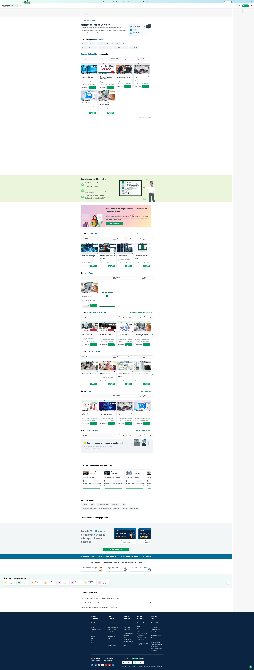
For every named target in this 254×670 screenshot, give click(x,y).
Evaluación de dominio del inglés (143, 644)
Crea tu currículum (141, 622)
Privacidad (130, 666)
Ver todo (143, 430)
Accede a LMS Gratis (155, 622)
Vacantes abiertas (111, 631)
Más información (85, 87)
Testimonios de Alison (128, 633)
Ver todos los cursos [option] (107, 292)
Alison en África (111, 643)
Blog (109, 638)
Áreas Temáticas (127, 639)
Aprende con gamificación (156, 637)
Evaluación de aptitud (143, 633)
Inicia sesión (238, 5)
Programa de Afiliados (156, 625)
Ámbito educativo (94, 643)
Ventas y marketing (95, 640)
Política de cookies (152, 666)
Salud (92, 638)
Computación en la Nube (103, 43)
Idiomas (92, 627)
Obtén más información (90, 487)
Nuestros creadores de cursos (114, 634)
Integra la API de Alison (156, 635)
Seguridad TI (117, 47)
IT (91, 634)
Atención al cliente (108, 660)
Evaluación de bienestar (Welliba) (142, 636)
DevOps (125, 47)
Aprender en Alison (112, 636)
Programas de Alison (112, 645)
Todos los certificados (128, 625)
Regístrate (245, 5)
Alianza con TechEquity (156, 642)
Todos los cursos (85, 20)
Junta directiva (111, 625)
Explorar (14, 5)
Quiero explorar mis (139, 568)
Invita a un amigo (154, 640)
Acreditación (126, 622)
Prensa (109, 640)
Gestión (92, 625)
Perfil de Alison (154, 627)
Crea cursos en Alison (155, 629)
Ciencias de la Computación (89, 47)
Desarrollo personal (95, 622)
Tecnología (84, 43)
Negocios (93, 636)
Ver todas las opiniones (116, 549)
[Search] (20, 6)
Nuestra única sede (112, 629)
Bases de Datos (116, 43)
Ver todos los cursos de (144, 233)
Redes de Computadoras (105, 47)
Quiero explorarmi (113, 568)
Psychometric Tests (141, 631)
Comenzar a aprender (92, 87)
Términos (134, 666)
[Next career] (153, 479)
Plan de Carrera (140, 628)
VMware (92, 43)
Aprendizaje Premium (128, 641)
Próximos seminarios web (156, 648)
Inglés (92, 631)
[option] (90, 256)
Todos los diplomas (127, 627)
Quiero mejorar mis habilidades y (91, 568)
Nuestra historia (111, 622)
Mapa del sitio (159, 666)
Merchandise (154, 650)
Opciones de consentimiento (142, 666)
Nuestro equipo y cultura (113, 627)
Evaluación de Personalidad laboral (142, 640)
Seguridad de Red (134, 47)
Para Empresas (229, 5)
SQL (124, 43)
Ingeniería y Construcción (96, 629)
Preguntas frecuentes (109, 658)
